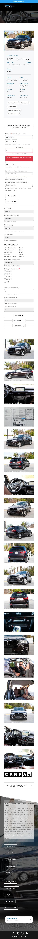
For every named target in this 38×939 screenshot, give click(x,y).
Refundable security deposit (12, 259)
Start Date (15, 133)
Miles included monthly (11, 297)
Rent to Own (9, 901)
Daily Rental (9, 895)
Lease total (7, 208)
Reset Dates (12, 196)
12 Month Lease (10, 859)
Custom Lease (10, 866)
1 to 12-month (19, 147)
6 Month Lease (10, 846)
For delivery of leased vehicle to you (16, 171)
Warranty (18, 315)
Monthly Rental (10, 882)
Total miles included (10, 306)
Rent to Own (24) (10, 908)
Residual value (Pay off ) (11, 215)
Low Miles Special (11, 888)
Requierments (18, 320)
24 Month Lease (10, 853)
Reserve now (18, 326)
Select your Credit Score (12, 269)
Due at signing (8, 225)
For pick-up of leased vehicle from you (16, 182)
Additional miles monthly (11, 287)
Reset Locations (12, 201)
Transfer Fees (8, 234)
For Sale (8, 872)
